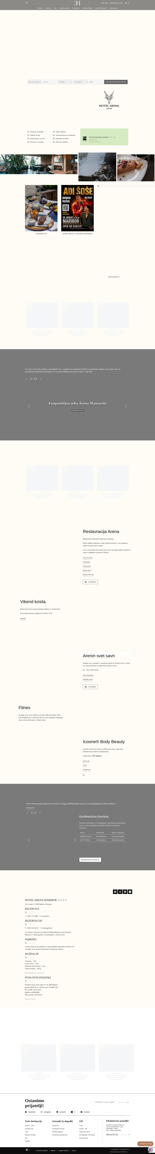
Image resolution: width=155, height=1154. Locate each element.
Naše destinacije (33, 1121)
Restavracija (76, 8)
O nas (81, 1125)
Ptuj (26, 1138)
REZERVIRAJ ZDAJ (116, 3)
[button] (26, 379)
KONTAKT (104, 3)
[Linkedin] (125, 891)
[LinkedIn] (57, 1112)
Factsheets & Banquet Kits (59, 1135)
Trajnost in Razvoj (84, 1132)
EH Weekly (91, 1135)
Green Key (112, 137)
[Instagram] (120, 891)
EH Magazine (83, 1135)
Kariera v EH (83, 1128)
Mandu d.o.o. (125, 1151)
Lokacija (40, 8)
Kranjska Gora (29, 1128)
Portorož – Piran (29, 1125)
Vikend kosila (113, 8)
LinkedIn (62, 1112)
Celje (26, 1132)
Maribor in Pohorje (30, 1135)
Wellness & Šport (87, 8)
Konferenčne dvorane (58, 1128)
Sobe (55, 8)
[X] (72, 1112)
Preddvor (27, 1141)
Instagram (47, 1112)
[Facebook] (115, 891)
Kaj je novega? (83, 1138)
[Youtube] (81, 1112)
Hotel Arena (93, 140)
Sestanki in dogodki (62, 1121)
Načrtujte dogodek (57, 1132)
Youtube (87, 1112)
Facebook (31, 1112)
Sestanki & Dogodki (101, 8)
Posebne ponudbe (65, 8)
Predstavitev (55, 1125)
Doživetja (48, 8)
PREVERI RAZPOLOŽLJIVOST (116, 82)
